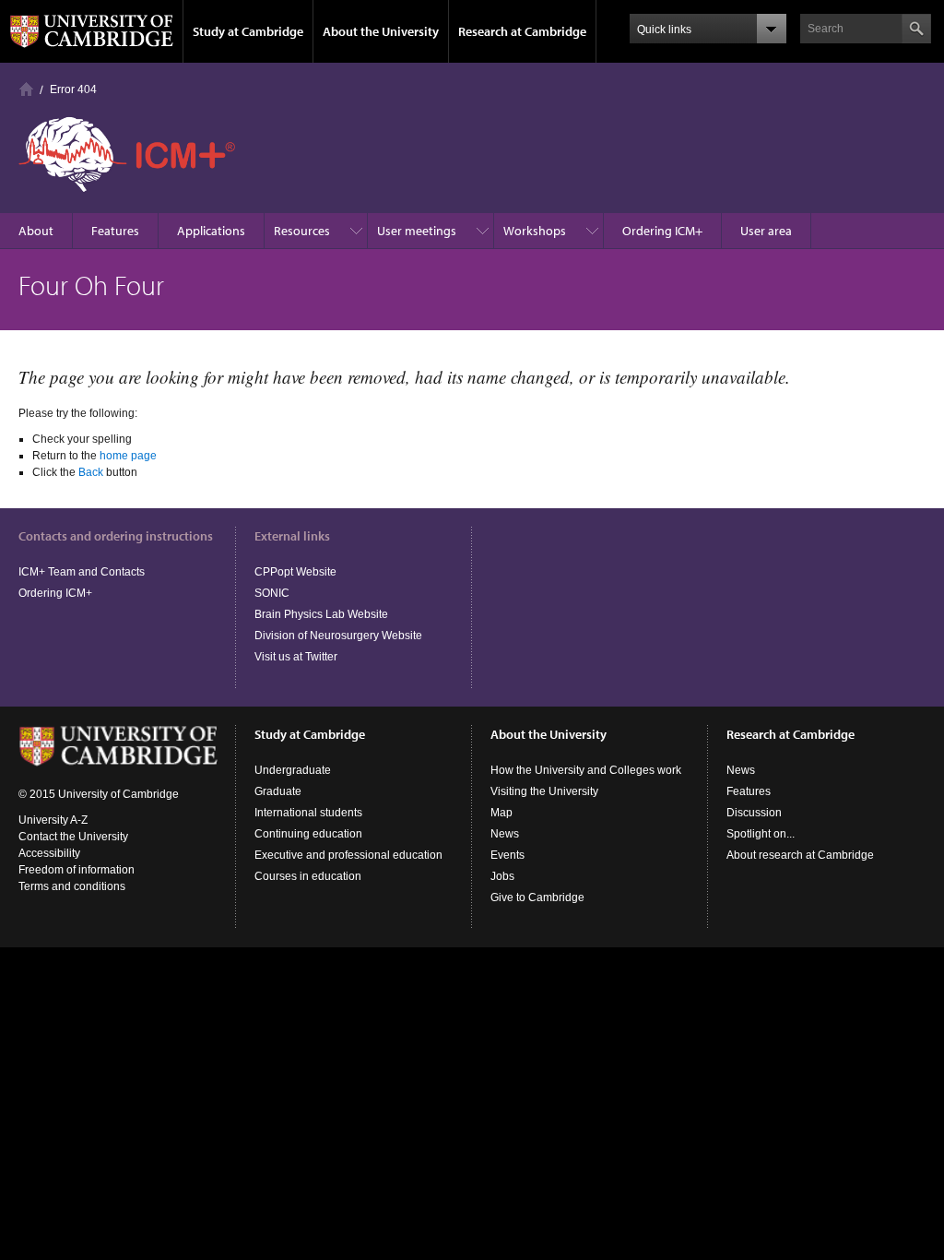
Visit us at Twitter (295, 656)
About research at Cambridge (800, 855)
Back (90, 472)
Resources (302, 230)
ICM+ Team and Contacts (81, 571)
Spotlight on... (760, 833)
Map (501, 812)
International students (308, 812)
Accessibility (49, 853)
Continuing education (308, 833)
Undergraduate (292, 770)
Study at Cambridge (248, 31)
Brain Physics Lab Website (321, 614)
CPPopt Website (295, 571)
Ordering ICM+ (662, 230)
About (35, 230)
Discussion (754, 812)
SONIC (271, 593)
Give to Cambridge (537, 897)
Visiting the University (544, 791)
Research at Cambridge (522, 31)
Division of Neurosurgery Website (338, 635)
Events (507, 855)
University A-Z (53, 820)
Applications (211, 230)
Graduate (277, 791)
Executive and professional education (348, 855)
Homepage (26, 89)
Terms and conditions (71, 886)
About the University (381, 31)
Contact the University (73, 836)
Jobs (502, 876)
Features (115, 230)
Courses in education (307, 876)
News (504, 833)
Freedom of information (76, 869)
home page (128, 455)
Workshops (534, 230)
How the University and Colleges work (585, 770)
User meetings (416, 230)
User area (766, 230)
